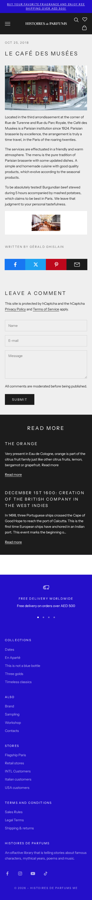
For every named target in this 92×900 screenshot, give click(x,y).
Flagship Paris (15, 755)
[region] (46, 596)
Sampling (12, 714)
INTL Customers (18, 771)
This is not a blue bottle (22, 665)
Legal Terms (14, 820)
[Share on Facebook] (15, 264)
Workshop (13, 722)
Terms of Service (46, 309)
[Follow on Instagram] (20, 873)
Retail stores (14, 763)
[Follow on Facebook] (7, 873)
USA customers (17, 787)
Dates (9, 649)
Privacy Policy (15, 309)
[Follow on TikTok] (45, 873)
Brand (9, 706)
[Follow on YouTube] (32, 873)
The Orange (21, 443)
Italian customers (18, 779)
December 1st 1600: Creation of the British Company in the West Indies (45, 499)
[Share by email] (77, 264)
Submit (19, 399)
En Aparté (12, 657)
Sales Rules (14, 812)
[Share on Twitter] (36, 264)
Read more (13, 474)
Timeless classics (18, 682)
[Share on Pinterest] (56, 264)
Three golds (14, 674)
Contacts (12, 730)
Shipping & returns (19, 828)
